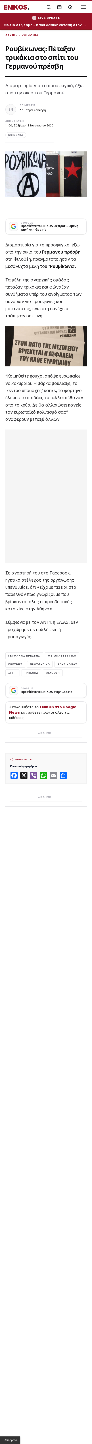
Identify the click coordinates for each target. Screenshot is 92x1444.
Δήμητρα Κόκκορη (33, 110)
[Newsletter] (59, 7)
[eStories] (70, 7)
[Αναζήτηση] (49, 7)
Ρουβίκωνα (62, 266)
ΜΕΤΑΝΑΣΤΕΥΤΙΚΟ (62, 655)
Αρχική (11, 35)
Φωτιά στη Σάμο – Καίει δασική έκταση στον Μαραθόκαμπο (46, 25)
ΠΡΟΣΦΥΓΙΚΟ (40, 664)
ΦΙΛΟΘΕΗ (53, 672)
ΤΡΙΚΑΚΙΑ (31, 672)
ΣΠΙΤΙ (12, 672)
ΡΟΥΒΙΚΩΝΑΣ (67, 664)
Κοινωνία (30, 35)
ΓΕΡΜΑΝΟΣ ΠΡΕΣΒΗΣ (24, 655)
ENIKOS (17, 7)
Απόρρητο (10, 1440)
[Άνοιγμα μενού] (83, 7)
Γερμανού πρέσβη (61, 252)
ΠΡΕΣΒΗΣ (15, 664)
